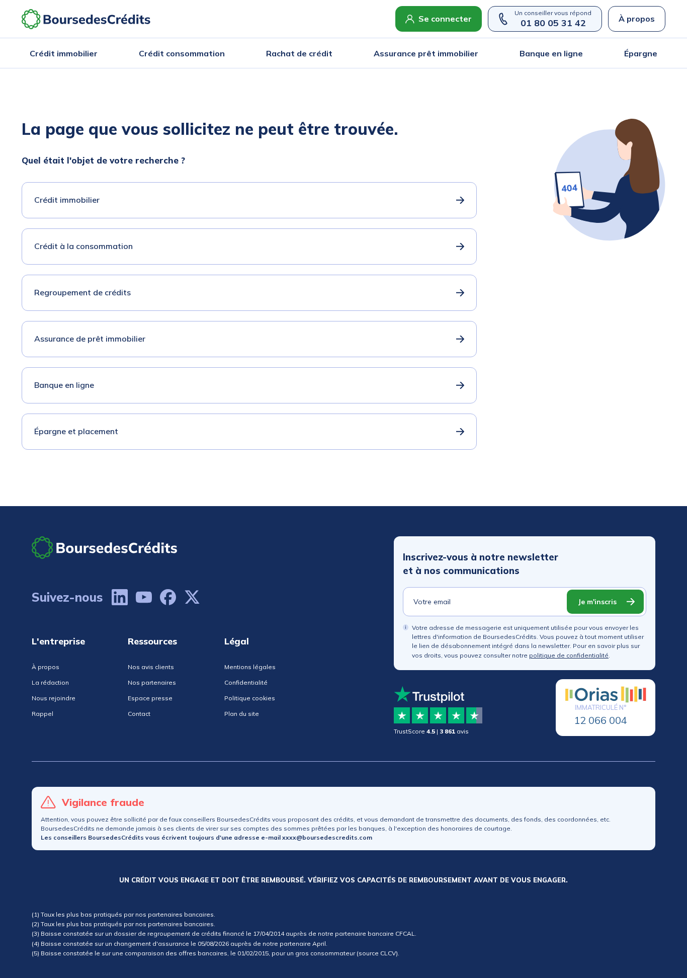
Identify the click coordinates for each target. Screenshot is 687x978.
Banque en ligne (551, 53)
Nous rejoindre (53, 698)
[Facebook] (168, 597)
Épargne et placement (76, 431)
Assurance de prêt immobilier (89, 339)
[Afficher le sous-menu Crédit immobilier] (94, 53)
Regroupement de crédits (82, 292)
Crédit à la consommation (83, 246)
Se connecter (445, 19)
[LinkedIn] (120, 597)
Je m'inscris (597, 601)
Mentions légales (250, 667)
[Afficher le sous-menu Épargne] (654, 53)
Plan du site (241, 713)
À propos (637, 19)
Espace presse (150, 698)
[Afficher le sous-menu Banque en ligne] (580, 53)
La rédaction (50, 682)
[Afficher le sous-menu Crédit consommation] (222, 53)
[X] (192, 597)
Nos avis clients (151, 667)
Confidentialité (246, 682)
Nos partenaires (152, 682)
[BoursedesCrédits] (105, 547)
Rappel (42, 713)
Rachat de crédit (299, 53)
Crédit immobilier (64, 53)
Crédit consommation (182, 53)
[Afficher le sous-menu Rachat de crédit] (329, 53)
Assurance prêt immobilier (426, 53)
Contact (139, 713)
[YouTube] (144, 597)
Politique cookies (249, 698)
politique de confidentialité (569, 655)
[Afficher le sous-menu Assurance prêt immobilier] (475, 53)
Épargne (640, 53)
